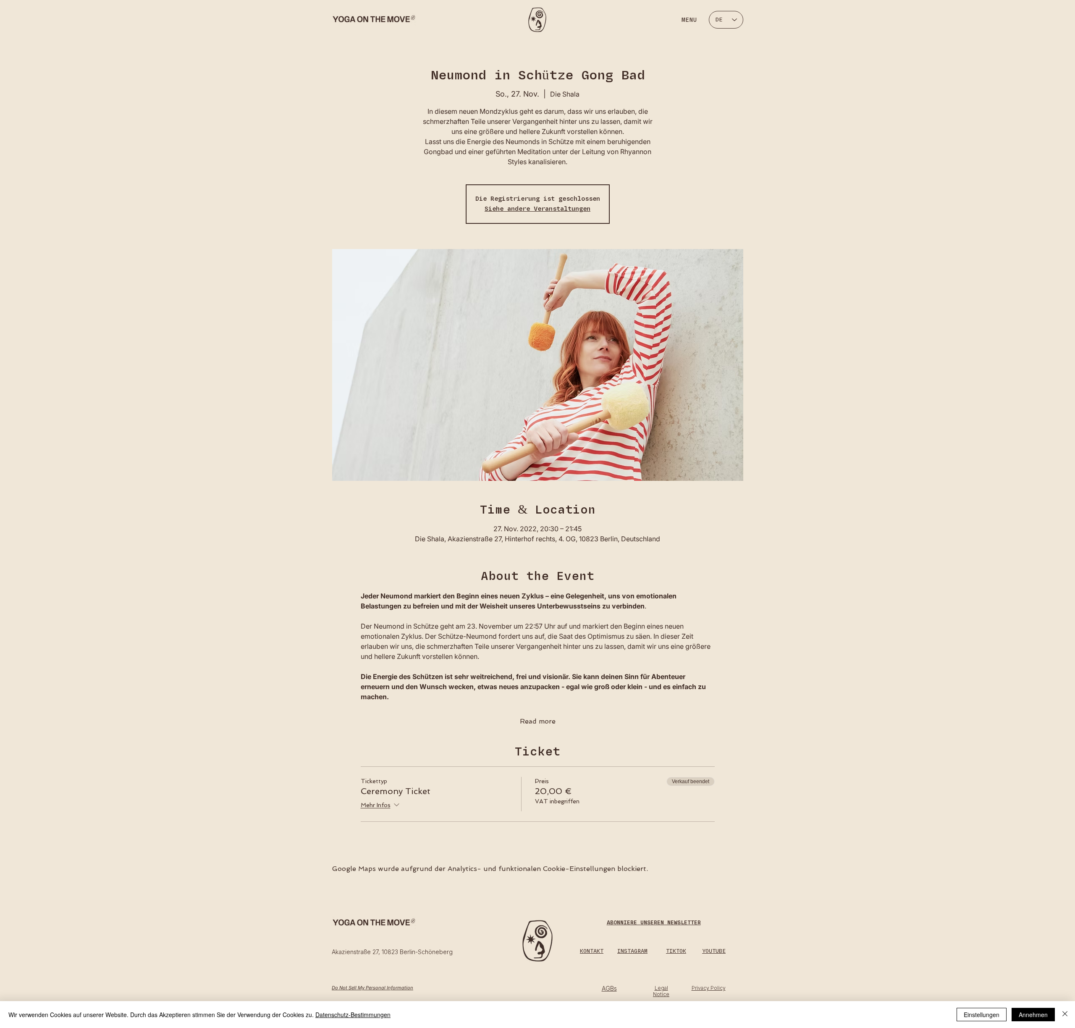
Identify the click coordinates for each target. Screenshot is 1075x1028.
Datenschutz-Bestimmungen (353, 1014)
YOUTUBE (714, 951)
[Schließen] (1065, 1014)
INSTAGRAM (632, 951)
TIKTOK (676, 951)
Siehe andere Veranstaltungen (537, 209)
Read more (538, 721)
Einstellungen (981, 1014)
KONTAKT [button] (591, 951)
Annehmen (1033, 1014)
